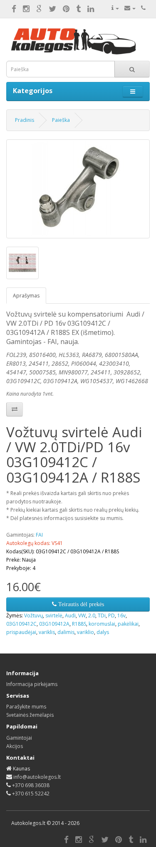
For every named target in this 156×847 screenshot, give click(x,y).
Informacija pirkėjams (31, 684)
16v (121, 615)
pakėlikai (128, 623)
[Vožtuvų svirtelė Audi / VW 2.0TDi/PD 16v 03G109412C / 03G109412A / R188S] (78, 188)
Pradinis (24, 120)
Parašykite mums (26, 706)
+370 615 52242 (31, 793)
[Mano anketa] (115, 8)
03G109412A (54, 623)
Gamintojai (19, 737)
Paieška (61, 120)
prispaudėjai (21, 632)
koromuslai (102, 623)
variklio (85, 632)
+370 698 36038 (31, 785)
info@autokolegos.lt (37, 776)
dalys (103, 632)
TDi (102, 615)
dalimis (65, 632)
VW (82, 615)
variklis (47, 632)
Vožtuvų (33, 615)
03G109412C (21, 623)
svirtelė (53, 615)
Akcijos (14, 746)
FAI (39, 534)
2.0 (91, 615)
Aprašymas (26, 295)
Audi (70, 615)
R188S (79, 623)
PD (111, 615)
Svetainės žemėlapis (30, 714)
